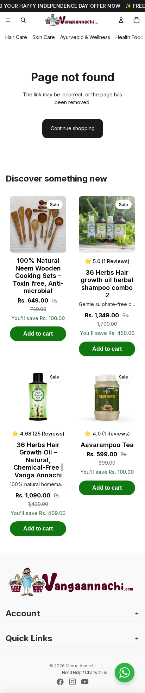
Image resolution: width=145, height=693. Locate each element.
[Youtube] (85, 682)
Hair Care (16, 37)
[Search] (23, 20)
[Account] (121, 20)
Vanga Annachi (81, 665)
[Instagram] (72, 682)
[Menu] (8, 20)
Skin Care (43, 37)
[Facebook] (60, 682)
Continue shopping (73, 128)
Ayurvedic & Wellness (85, 37)
